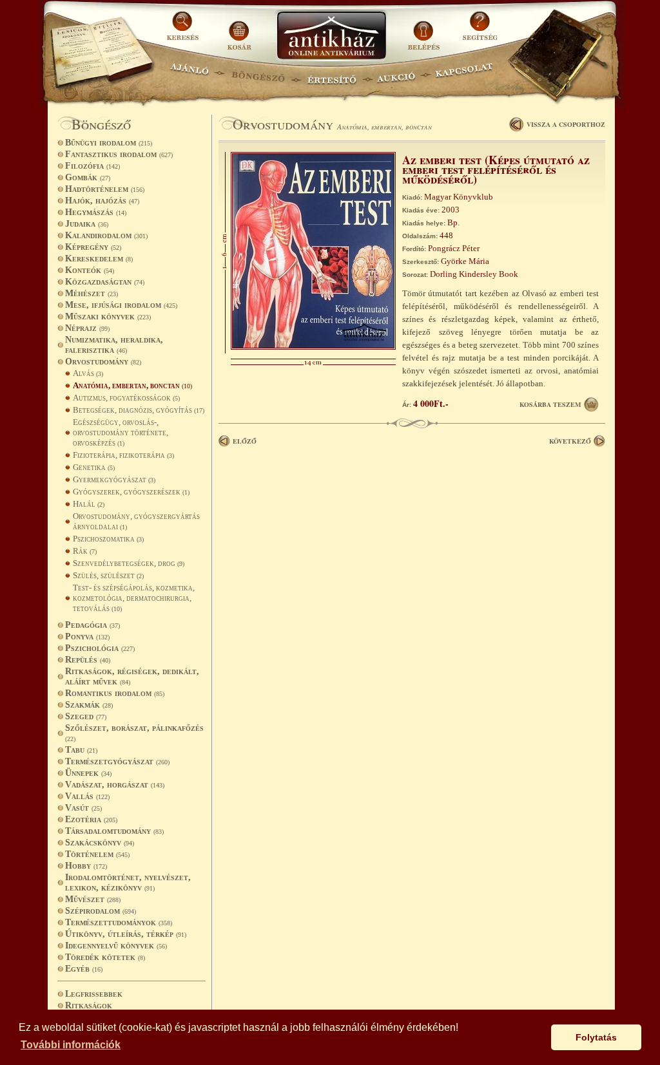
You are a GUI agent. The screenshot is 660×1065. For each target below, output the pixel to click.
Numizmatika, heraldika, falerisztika (114, 345)
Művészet (93, 899)
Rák (85, 551)
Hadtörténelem (104, 189)
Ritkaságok (88, 1005)
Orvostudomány (103, 361)
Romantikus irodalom (114, 693)
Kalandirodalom (106, 235)
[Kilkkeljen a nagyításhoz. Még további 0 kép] (313, 347)
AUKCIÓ (396, 74)
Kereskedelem (99, 258)
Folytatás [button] (596, 1037)
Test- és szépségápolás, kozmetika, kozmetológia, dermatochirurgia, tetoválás (134, 598)
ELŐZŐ (245, 441)
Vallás (87, 796)
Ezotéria (91, 819)
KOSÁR (239, 31)
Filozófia (92, 166)
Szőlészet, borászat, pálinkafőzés (134, 732)
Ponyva (87, 636)
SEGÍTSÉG (479, 31)
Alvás (88, 373)
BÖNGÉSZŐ (258, 74)
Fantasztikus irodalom (119, 154)
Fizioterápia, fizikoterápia (123, 455)
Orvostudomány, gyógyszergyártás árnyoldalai (136, 521)
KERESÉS (184, 31)
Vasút (83, 808)
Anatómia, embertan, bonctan (132, 385)
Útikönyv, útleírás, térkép (125, 934)
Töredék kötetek (105, 957)
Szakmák (89, 705)
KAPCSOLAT (464, 74)
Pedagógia (92, 625)
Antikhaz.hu (331, 36)
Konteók (89, 270)
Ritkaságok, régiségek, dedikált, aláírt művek (132, 676)
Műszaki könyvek (108, 316)
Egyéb (83, 969)
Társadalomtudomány (114, 831)
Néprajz (87, 328)
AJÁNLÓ (189, 74)
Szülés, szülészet (108, 575)
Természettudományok (118, 922)
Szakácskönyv (99, 842)
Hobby (86, 866)
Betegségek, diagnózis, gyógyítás (138, 410)
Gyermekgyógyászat (114, 479)
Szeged (85, 716)
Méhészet (91, 293)
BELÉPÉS (425, 31)
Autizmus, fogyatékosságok (126, 397)
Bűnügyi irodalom (108, 142)
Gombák (87, 177)
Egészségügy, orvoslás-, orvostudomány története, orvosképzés (120, 432)
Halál (88, 504)
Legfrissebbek (93, 994)
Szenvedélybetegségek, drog (128, 563)
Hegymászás (95, 212)
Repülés (87, 659)
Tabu (81, 750)
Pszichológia (100, 648)
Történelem (97, 854)
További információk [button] (71, 1044)
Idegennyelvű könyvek (116, 945)
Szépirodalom (100, 911)
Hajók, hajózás (102, 200)
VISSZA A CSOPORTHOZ (566, 124)
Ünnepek (88, 773)
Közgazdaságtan (104, 282)
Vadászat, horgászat (114, 784)
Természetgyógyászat (117, 761)
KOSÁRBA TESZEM (550, 404)
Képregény (93, 247)
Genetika (94, 467)
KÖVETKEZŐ (570, 441)
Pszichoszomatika (108, 538)
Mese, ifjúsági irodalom (121, 305)
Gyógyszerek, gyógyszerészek (131, 491)
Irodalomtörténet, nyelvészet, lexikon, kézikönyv (128, 882)
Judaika (86, 224)
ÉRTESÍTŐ (331, 74)
